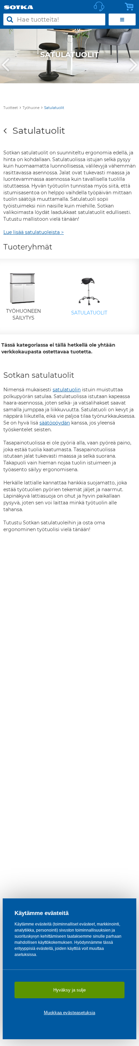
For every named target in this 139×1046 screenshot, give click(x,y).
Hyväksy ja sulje (69, 990)
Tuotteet (10, 108)
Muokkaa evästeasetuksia (69, 1012)
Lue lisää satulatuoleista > (33, 232)
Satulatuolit (54, 108)
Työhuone (31, 108)
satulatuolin (67, 390)
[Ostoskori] (131, 7)
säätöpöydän (54, 423)
